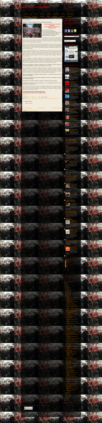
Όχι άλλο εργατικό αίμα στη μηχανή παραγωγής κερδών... (71, 367)
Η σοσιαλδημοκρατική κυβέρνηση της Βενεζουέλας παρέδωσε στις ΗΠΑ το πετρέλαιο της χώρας (72, 147)
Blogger (52, 413)
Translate (71, 42)
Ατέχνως (67, 145)
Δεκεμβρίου (67, 287)
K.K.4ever (67, 246)
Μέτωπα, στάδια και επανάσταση (70, 339)
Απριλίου (67, 392)
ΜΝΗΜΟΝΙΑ (50, 98)
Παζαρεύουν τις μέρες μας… (70, 371)
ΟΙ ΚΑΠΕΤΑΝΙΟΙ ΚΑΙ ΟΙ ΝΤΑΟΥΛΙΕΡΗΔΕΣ (71, 240)
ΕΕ (31, 98)
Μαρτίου (67, 393)
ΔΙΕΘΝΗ (48, 16)
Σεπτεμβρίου (68, 291)
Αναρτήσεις (27, 407)
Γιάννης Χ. (67, 262)
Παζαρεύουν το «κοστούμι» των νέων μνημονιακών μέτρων (71, 312)
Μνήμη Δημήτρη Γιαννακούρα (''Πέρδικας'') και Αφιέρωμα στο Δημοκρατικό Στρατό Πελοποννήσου (74, 68)
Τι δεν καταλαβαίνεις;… (69, 357)
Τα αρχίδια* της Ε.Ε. (68, 362)
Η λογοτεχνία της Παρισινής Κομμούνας (71, 310)
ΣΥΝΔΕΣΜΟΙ (69, 16)
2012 (66, 400)
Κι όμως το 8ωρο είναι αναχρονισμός (71, 384)
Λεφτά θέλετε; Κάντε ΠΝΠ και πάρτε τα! (71, 376)
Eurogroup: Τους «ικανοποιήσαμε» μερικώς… (72, 359)
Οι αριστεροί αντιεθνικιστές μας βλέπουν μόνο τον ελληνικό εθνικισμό (74, 116)
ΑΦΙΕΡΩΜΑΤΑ (54, 16)
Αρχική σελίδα (41, 108)
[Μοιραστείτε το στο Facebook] (45, 97)
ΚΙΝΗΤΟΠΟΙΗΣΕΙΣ (35, 98)
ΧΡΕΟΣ (58, 98)
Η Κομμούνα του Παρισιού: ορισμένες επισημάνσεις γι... (71, 352)
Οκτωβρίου (67, 290)
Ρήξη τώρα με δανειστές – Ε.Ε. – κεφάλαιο (72, 326)
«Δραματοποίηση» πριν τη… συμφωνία (71, 365)
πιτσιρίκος (67, 169)
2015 (66, 286)
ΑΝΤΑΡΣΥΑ (25, 95)
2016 (66, 285)
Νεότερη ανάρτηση (27, 108)
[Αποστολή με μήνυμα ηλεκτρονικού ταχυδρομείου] (41, 97)
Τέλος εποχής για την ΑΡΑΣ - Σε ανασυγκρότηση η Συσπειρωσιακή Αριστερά (74, 82)
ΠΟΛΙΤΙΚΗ (54, 98)
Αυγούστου (67, 292)
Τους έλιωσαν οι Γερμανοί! (73, 88)
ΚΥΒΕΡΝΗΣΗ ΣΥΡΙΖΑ (43, 98)
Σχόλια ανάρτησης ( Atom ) (32, 110)
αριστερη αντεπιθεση (36, 6)
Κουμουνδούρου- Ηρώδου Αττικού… (71, 333)
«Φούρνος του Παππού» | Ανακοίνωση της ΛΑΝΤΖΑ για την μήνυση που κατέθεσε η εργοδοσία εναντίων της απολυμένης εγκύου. (74, 232)
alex (66, 263)
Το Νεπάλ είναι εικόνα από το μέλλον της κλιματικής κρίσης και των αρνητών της (74, 162)
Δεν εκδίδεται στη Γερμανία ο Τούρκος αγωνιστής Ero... (71, 317)
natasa (67, 266)
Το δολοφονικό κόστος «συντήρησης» (71, 325)
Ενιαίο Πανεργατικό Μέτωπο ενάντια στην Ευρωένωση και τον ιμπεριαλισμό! (74, 130)
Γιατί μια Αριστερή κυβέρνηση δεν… (71, 370)
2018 (66, 282)
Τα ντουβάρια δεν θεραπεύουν (70, 154)
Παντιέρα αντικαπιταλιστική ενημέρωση (72, 175)
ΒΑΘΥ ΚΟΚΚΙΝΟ (68, 183)
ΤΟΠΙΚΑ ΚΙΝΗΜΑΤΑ (26, 16)
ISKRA (67, 239)
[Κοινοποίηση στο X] (44, 97)
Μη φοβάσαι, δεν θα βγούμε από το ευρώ (72, 383)
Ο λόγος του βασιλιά (68, 170)
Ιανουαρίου (67, 396)
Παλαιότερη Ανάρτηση (56, 108)
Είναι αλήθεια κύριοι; (69, 345)
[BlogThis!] (42, 97)
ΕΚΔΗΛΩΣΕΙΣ (62, 16)
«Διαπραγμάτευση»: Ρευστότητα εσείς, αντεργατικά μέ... (71, 390)
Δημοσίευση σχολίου (28, 103)
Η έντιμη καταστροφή (69, 350)
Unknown (67, 260)
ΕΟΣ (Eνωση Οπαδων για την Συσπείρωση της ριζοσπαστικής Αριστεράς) (70, 201)
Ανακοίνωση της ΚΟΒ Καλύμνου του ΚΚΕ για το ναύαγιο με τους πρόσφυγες (74, 248)
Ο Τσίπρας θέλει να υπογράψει (70, 303)
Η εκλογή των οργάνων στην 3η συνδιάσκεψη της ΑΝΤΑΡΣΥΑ (74, 109)
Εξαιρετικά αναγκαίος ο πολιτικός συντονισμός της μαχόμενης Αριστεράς (73, 102)
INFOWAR (67, 160)
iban (66, 265)
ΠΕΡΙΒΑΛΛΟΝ (35, 16)
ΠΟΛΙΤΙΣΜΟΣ (42, 16)
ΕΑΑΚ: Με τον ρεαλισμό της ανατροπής (71, 358)
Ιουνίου (67, 295)
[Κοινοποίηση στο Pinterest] (46, 97)
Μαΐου (67, 296)
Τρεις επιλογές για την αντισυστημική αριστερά (72, 338)
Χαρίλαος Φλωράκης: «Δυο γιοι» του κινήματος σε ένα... (71, 300)
